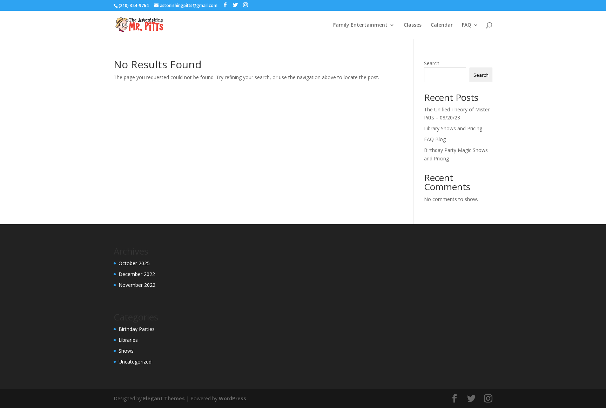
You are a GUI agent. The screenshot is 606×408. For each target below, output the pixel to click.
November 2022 (137, 285)
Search (431, 63)
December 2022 (137, 274)
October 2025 (134, 263)
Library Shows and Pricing (453, 128)
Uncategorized (135, 361)
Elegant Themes (164, 398)
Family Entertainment (360, 25)
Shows (126, 350)
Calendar (442, 25)
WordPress (232, 398)
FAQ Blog (435, 139)
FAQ (466, 25)
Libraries (128, 340)
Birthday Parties (137, 329)
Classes (413, 25)
